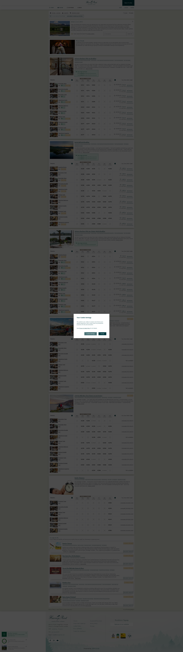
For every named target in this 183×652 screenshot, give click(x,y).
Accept (102, 334)
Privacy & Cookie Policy (84, 328)
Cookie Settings (90, 334)
